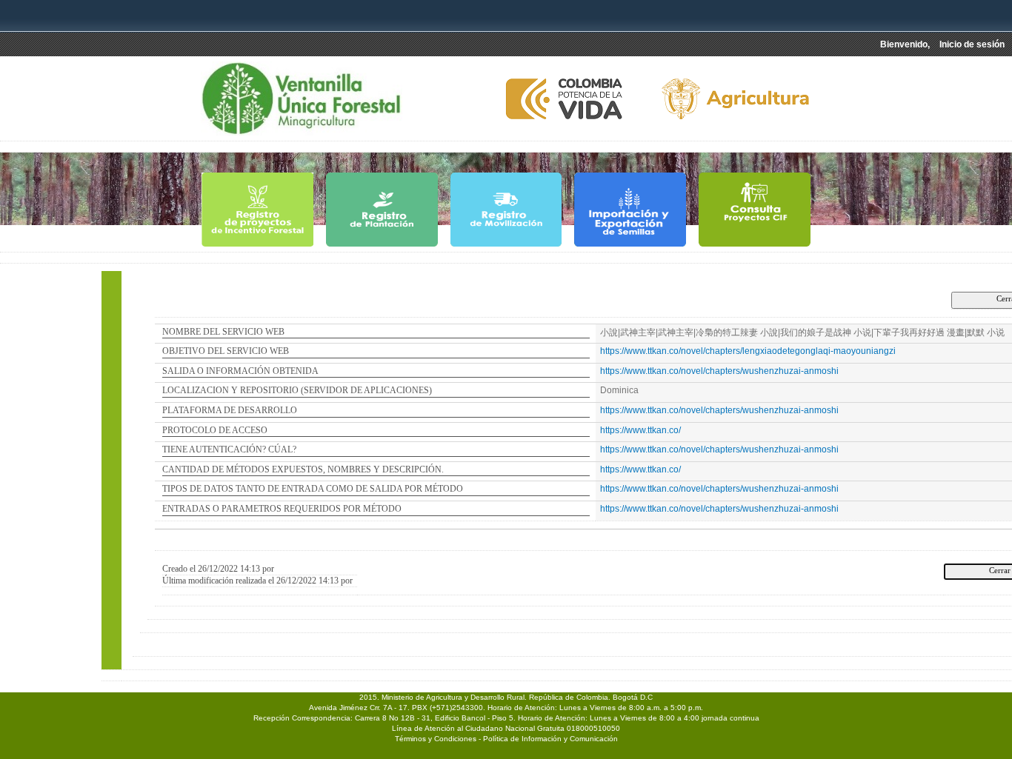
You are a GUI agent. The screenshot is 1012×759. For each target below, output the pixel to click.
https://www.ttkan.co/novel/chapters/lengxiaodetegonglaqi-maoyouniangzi (748, 351)
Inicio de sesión (972, 44)
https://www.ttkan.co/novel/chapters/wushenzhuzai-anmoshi (719, 371)
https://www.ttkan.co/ (640, 430)
